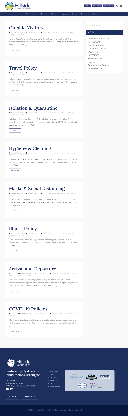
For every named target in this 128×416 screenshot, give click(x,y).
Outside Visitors (26, 28)
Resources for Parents (18, 34)
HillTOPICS (93, 55)
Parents (74, 14)
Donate (12, 396)
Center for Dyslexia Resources (90, 14)
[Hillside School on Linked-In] (11, 389)
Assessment (94, 41)
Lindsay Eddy (33, 32)
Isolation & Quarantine (33, 108)
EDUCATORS (97, 6)
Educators (53, 380)
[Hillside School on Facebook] (7, 389)
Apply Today (29, 396)
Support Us (65, 14)
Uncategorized (95, 68)
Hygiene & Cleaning (30, 148)
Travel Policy (23, 68)
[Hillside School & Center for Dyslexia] (18, 6)
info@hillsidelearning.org (14, 383)
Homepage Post (95, 58)
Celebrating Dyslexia (98, 48)
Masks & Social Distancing (37, 188)
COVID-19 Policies (28, 309)
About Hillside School (51, 32)
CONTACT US (108, 6)
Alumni (52, 377)
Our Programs (42, 14)
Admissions (54, 14)
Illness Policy (23, 228)
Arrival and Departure (32, 269)
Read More (15, 50)
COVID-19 (64, 32)
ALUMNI (87, 6)
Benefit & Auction (96, 45)
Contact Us (54, 383)
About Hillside (30, 14)
